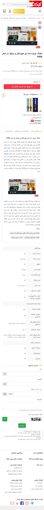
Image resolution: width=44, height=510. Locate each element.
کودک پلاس (38, 480)
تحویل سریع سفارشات (15, 474)
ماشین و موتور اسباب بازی (13, 492)
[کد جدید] (4, 419)
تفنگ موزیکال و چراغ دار (31, 237)
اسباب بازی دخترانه (16, 483)
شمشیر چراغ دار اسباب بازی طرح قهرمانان (32, 116)
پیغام (39, 400)
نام (41, 369)
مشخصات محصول (22, 131)
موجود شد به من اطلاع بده (21, 87)
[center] (4, 4)
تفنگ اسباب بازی (16, 489)
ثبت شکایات (18, 468)
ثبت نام (40, 465)
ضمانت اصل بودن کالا (14, 459)
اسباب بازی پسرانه (34, 18)
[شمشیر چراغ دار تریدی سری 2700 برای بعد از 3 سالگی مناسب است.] (32, 104)
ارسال (22, 425)
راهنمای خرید (38, 453)
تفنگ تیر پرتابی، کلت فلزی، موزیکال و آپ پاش (24, 233)
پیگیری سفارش (16, 453)
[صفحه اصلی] (43, 18)
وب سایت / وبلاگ (36, 389)
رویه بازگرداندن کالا (36, 459)
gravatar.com (16, 436)
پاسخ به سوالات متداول (14, 471)
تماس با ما (39, 486)
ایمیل (39, 379)
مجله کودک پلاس (37, 489)
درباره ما (40, 483)
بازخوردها (9, 131)
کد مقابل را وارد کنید (34, 414)
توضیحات (35, 131)
